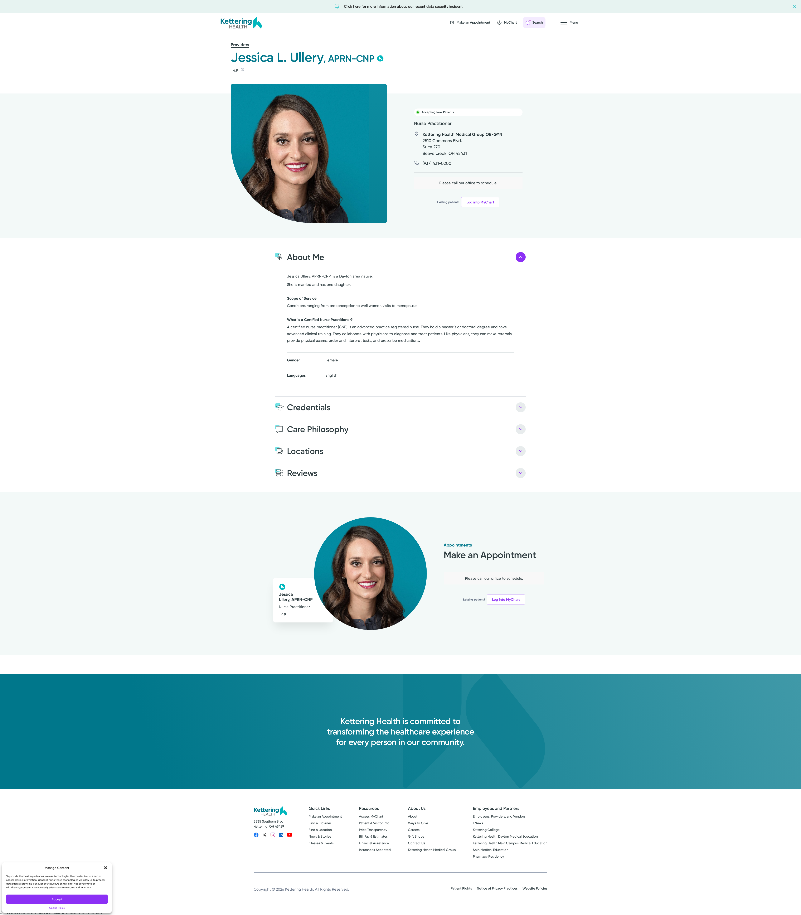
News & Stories (320, 836)
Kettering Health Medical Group (432, 850)
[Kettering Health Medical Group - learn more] (380, 58)
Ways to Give (418, 823)
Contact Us (416, 843)
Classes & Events (321, 843)
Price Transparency (373, 830)
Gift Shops (416, 836)
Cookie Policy (57, 907)
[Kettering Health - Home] (241, 22)
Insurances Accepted (375, 850)
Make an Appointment (325, 816)
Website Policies (535, 888)
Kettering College (486, 830)
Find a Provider (320, 823)
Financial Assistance (374, 843)
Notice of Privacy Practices (497, 888)
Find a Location (320, 830)
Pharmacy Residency (488, 856)
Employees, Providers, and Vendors (499, 816)
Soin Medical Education (490, 850)
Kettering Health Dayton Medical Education (505, 836)
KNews (478, 823)
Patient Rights (461, 888)
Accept (57, 899)
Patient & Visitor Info (374, 823)
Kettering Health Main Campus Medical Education (510, 843)
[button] (105, 868)
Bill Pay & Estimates (373, 836)
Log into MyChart (480, 202)
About (412, 816)
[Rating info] (242, 69)
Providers (240, 44)
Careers (413, 830)
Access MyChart (371, 816)
